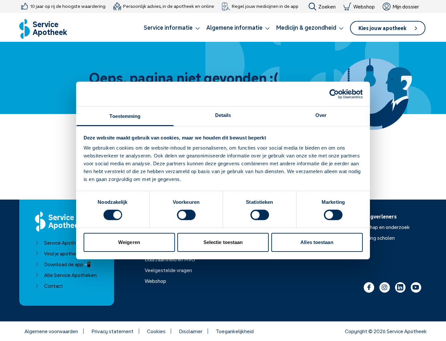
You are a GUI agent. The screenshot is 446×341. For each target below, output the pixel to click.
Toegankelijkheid (235, 331)
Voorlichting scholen (372, 237)
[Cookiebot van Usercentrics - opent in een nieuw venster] (334, 94)
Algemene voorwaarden (51, 331)
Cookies (156, 331)
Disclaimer (190, 331)
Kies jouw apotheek (382, 28)
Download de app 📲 (67, 264)
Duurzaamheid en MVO (170, 259)
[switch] (186, 215)
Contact (53, 285)
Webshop (364, 6)
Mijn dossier (405, 6)
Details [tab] (223, 115)
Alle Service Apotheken (70, 275)
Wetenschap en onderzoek (379, 227)
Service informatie (168, 27)
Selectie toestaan (223, 242)
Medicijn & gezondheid (306, 27)
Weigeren (129, 242)
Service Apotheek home (71, 242)
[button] (171, 28)
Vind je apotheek (63, 253)
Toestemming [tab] (124, 116)
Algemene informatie (234, 27)
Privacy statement (112, 331)
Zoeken (327, 6)
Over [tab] (321, 115)
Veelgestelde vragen (168, 270)
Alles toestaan (316, 242)
